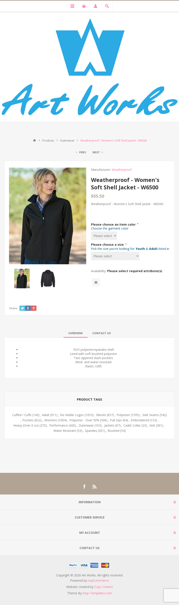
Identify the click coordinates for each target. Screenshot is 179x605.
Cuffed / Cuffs (21, 415)
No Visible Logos (72, 415)
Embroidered (140, 420)
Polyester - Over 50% (84, 420)
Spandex (91, 431)
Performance (58, 425)
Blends (101, 415)
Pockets (28, 420)
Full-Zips (116, 420)
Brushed (113, 431)
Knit (152, 425)
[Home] (34, 140)
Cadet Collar (132, 425)
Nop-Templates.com (97, 593)
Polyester (123, 415)
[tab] (76, 333)
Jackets (109, 425)
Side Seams (150, 415)
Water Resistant (64, 431)
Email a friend (96, 282)
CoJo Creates (103, 587)
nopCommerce (98, 580)
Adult (45, 415)
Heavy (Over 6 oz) (26, 425)
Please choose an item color (113, 224)
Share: (13, 308)
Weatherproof (122, 170)
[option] (22, 278)
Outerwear (86, 425)
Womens (50, 420)
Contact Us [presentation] (101, 333)
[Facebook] (84, 486)
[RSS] (94, 486)
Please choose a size (108, 244)
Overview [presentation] (75, 333)
